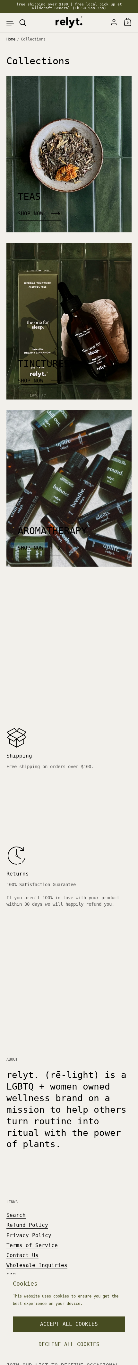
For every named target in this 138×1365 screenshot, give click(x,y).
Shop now (30, 214)
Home (10, 39)
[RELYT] (69, 22)
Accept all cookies (69, 1324)
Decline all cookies (69, 1344)
